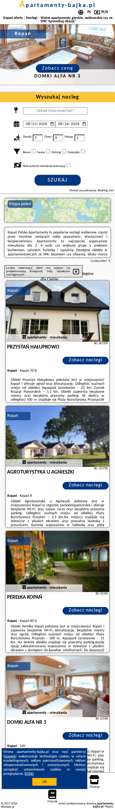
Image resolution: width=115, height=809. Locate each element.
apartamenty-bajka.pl (57, 5)
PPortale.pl (7, 807)
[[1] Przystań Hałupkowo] (57, 311)
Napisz (109, 806)
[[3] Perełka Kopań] (57, 561)
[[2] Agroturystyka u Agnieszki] (57, 436)
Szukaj (57, 180)
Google (10, 756)
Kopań (12, 290)
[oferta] (24, 337)
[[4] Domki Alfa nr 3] (57, 686)
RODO (29, 774)
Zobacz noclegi (85, 360)
